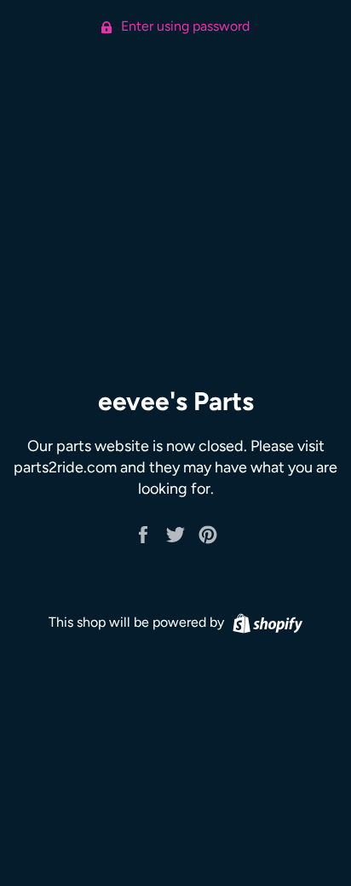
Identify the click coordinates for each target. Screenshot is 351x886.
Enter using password (184, 26)
